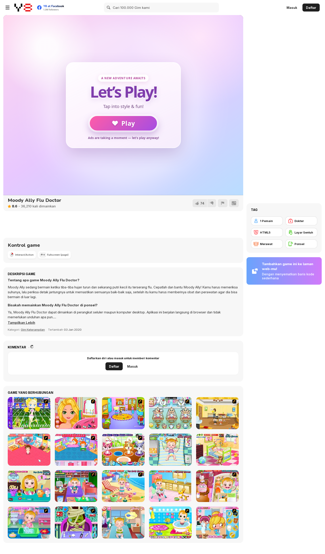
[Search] (109, 7)
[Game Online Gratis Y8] (23, 8)
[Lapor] (223, 203)
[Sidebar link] (7, 7)
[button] (21, 322)
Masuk (292, 8)
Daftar (311, 8)
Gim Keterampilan (33, 329)
